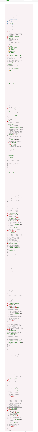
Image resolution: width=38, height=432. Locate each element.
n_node (12, 142)
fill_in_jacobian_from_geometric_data (13, 227)
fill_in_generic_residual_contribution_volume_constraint (15, 127)
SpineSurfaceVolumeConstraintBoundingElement (12, 408)
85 (5, 46)
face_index (19, 217)
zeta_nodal (10, 230)
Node (9, 144)
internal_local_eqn (13, 48)
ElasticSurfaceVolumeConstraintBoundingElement (13, 378)
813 (5, 408)
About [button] (14, 0)
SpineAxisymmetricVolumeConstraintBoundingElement (12, 333)
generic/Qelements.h (11, 23)
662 (5, 333)
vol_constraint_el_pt (17, 134)
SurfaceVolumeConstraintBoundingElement (12, 413)
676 (5, 340)
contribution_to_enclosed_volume (12, 254)
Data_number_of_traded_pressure (13, 149)
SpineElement (12, 214)
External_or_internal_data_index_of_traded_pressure (14, 68)
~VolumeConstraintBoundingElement (10, 124)
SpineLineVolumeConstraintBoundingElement (12, 213)
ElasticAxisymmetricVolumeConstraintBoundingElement (13, 303)
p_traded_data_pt (15, 62)
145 (5, 76)
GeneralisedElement (17, 36)
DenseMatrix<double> (17, 197)
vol (8, 291)
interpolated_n (12, 285)
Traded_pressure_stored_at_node (11, 108)
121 (5, 64)
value (14, 74)
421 (5, 213)
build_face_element (12, 220)
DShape (8, 261)
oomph (9, 31)
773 (5, 388)
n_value (11, 145)
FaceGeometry (12, 304)
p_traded (11, 73)
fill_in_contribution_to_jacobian (11, 83)
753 (5, 378)
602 (5, 303)
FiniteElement (9, 307)
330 (5, 168)
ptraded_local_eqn (11, 46)
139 (5, 73)
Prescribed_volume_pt (11, 38)
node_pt (15, 144)
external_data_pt (11, 70)
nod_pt (11, 144)
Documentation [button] (11, 0)
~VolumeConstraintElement (9, 64)
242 (5, 124)
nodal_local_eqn (12, 112)
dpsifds (10, 261)
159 (5, 83)
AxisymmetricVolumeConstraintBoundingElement (12, 243)
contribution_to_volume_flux (12, 256)
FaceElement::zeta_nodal (11, 232)
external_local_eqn (13, 51)
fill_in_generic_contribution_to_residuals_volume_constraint (14, 55)
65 (5, 36)
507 (5, 256)
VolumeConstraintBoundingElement (11, 250)
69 (5, 38)
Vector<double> (16, 83)
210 (5, 108)
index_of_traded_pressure (13, 76)
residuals (20, 83)
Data (12, 62)
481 (5, 243)
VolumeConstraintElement (10, 36)
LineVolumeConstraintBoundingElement (12, 168)
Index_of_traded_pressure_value (12, 49)
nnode (15, 142)
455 (5, 230)
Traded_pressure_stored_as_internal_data (13, 47)
